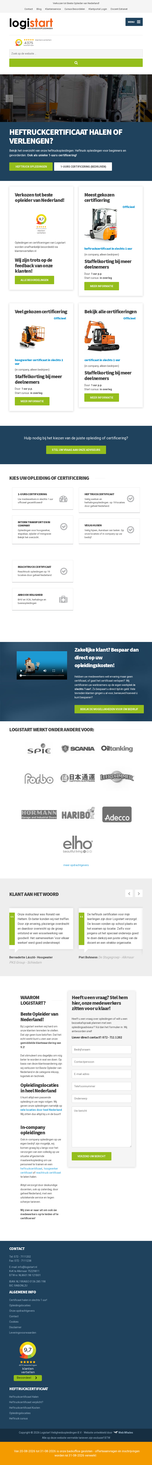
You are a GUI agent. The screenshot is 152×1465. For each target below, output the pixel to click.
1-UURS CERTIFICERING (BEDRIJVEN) (83, 166)
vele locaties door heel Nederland (41, 1109)
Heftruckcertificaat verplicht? (26, 1401)
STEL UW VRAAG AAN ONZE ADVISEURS (76, 449)
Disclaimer (15, 1326)
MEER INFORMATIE (101, 286)
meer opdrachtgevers (76, 865)
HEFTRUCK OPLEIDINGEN (31, 166)
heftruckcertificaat (31, 1168)
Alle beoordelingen (34, 280)
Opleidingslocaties (20, 1305)
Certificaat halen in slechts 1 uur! (28, 1299)
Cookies (14, 1321)
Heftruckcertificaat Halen (24, 1396)
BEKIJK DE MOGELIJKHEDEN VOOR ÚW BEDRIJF (109, 709)
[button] (9, 98)
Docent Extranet (119, 9)
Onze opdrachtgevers (22, 1310)
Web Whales (125, 1432)
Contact (28, 9)
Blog (39, 9)
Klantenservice (53, 9)
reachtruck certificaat (48, 1172)
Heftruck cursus (18, 1418)
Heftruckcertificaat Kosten (24, 1407)
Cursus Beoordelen (75, 9)
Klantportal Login (98, 9)
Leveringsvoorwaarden (22, 1332)
